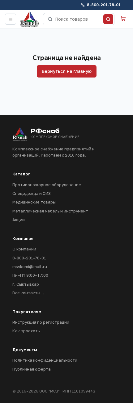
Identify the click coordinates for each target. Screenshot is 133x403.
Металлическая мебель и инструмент (50, 210)
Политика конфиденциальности (44, 360)
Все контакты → (28, 292)
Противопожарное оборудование (46, 184)
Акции (18, 219)
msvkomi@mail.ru (29, 266)
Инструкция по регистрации (40, 322)
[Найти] (108, 19)
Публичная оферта (31, 369)
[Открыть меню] (10, 19)
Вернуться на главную (67, 71)
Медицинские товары (34, 201)
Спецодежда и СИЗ (31, 193)
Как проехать (26, 330)
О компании (24, 248)
